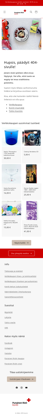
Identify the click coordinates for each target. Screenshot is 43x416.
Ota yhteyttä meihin (20, 253)
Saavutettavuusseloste (14, 297)
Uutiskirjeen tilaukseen (20, 379)
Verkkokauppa (15, 104)
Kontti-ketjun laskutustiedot (16, 286)
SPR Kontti (24, 413)
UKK (6, 328)
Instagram (9, 348)
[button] (4, 11)
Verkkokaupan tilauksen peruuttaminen (21, 281)
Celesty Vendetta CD (31, 152)
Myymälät (9, 312)
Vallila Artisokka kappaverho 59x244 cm (11, 222)
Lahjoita (8, 317)
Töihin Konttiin (16, 111)
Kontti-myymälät (16, 108)
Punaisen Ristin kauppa (14, 358)
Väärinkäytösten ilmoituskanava (18, 292)
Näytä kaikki (20, 243)
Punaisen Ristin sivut (13, 364)
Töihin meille (10, 322)
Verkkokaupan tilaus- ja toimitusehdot (20, 276)
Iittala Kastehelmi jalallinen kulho (10, 189)
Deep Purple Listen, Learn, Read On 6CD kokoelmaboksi (31, 226)
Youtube (8, 353)
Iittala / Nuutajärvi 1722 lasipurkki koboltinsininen (10, 153)
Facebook (8, 343)
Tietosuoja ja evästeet (14, 271)
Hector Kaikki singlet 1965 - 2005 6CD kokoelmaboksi (31, 190)
